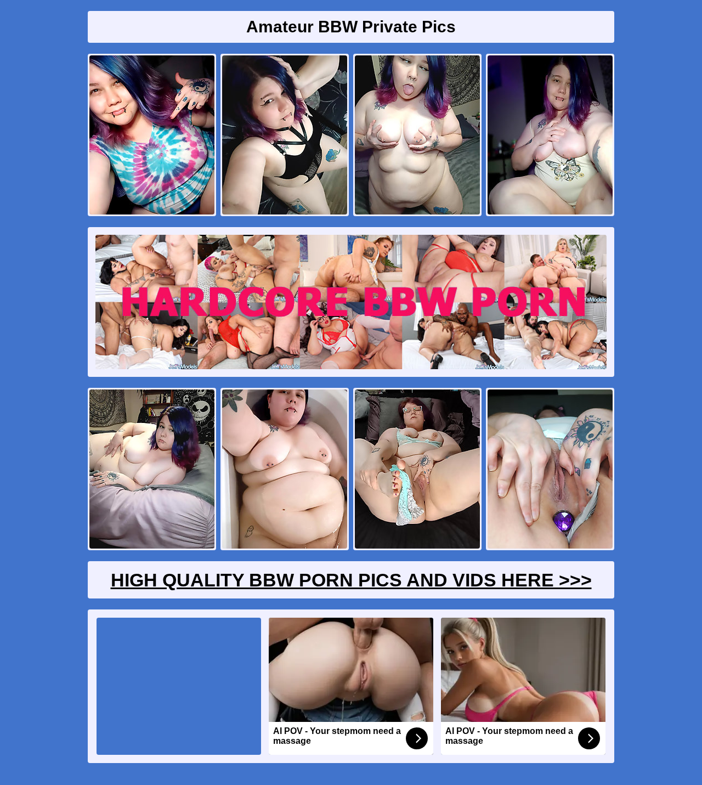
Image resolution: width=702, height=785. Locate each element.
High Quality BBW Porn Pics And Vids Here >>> (351, 579)
